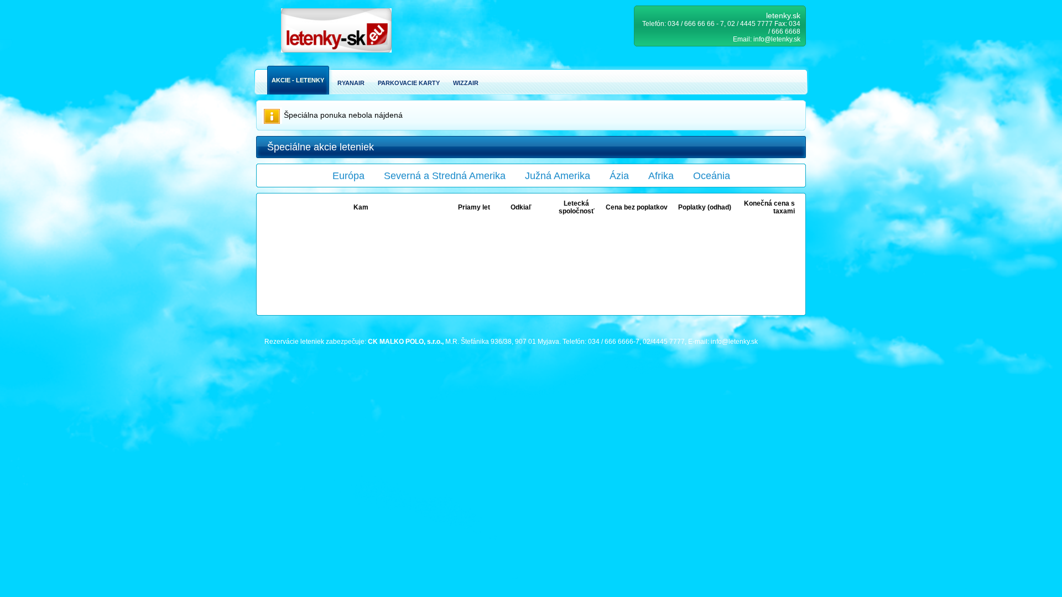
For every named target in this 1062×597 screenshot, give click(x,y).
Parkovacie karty (409, 83)
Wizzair (465, 83)
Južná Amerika (557, 175)
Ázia (619, 175)
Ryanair (351, 83)
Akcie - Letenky (298, 80)
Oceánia (711, 175)
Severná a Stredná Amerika (445, 175)
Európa (348, 175)
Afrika (661, 175)
